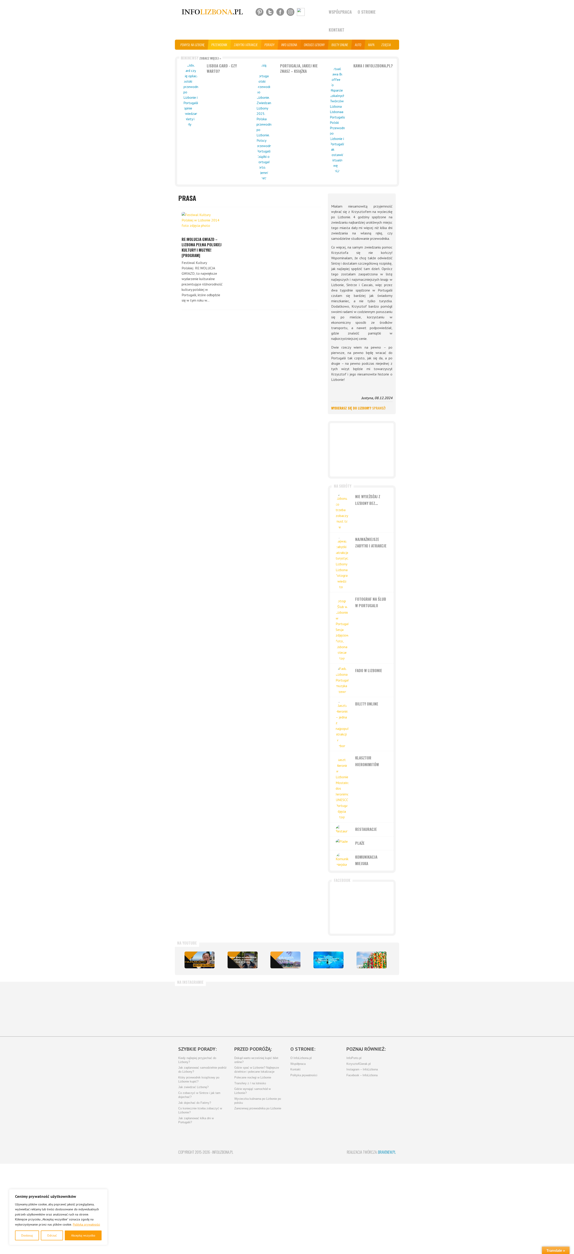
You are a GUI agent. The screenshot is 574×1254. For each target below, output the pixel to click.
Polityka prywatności (86, 1224)
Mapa (371, 44)
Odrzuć (52, 1235)
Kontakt (336, 30)
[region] (58, 1217)
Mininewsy (201, 58)
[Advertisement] (362, 449)
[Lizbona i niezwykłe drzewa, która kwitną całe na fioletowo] (285, 960)
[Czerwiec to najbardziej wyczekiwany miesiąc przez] (339, 1009)
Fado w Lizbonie (368, 670)
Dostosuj (27, 1235)
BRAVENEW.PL (387, 1152)
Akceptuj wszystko (83, 1235)
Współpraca (340, 12)
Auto (358, 44)
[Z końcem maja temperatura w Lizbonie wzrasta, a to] (375, 1009)
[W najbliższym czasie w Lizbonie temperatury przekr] (267, 1009)
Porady (269, 44)
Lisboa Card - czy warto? (222, 68)
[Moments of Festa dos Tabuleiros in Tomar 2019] (372, 960)
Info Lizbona (289, 44)
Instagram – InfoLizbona (362, 1069)
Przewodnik (219, 44)
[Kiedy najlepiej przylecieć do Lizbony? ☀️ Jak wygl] (232, 1009)
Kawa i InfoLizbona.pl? (373, 66)
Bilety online (339, 44)
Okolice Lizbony (314, 44)
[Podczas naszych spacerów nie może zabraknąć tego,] (303, 1009)
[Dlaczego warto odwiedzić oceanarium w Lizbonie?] (328, 960)
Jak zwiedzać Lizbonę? (193, 1087)
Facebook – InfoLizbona (362, 1075)
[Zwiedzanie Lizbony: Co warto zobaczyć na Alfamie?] (200, 960)
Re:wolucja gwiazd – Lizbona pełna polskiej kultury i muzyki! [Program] (202, 247)
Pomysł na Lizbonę (192, 44)
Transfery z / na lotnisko (250, 1083)
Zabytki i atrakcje (246, 44)
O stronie (367, 12)
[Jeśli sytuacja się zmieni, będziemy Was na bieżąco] (196, 1009)
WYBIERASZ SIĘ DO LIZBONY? (358, 407)
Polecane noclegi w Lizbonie (252, 1077)
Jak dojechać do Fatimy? (194, 1102)
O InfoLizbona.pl (301, 1058)
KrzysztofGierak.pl (358, 1063)
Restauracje (366, 829)
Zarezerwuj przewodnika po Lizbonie (257, 1108)
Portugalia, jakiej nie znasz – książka (299, 68)
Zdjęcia (386, 44)
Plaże (360, 843)
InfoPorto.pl (353, 1058)
